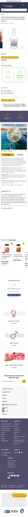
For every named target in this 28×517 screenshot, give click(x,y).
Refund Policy (11, 463)
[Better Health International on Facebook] (17, 452)
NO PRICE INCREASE (6, 424)
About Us (16, 426)
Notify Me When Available (8, 100)
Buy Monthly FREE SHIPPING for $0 (10, 57)
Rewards (16, 432)
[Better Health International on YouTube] (19, 452)
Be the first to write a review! (14, 295)
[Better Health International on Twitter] (21, 452)
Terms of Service (12, 461)
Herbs (2, 432)
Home (2, 14)
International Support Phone (20, 437)
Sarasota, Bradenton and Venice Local (19, 441)
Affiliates (16, 424)
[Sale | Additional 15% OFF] (14, 356)
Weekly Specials (5, 428)
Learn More (4, 87)
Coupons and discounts (7, 426)
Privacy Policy (11, 467)
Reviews (16, 428)
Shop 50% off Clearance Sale (14, 1)
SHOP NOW (14, 323)
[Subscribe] (24, 381)
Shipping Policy (12, 465)
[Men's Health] (14, 334)
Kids (2, 436)
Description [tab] (8, 154)
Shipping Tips (4, 440)
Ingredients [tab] (20, 154)
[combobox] (14, 10)
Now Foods (4, 23)
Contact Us (17, 430)
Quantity (4, 60)
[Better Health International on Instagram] (14, 452)
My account (17, 444)
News (15, 434)
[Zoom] (22, 47)
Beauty (3, 434)
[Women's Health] (14, 312)
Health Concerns (5, 430)
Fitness (3, 438)
